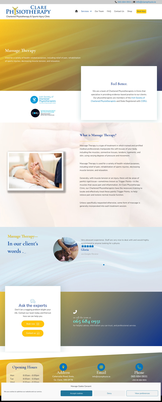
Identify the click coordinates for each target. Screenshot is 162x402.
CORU (144, 101)
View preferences (142, 393)
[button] (32, 324)
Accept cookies (76, 393)
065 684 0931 (124, 2)
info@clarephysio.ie (146, 1)
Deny (109, 393)
